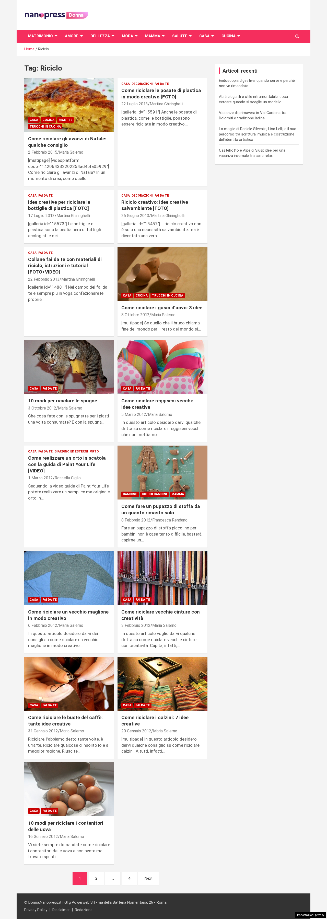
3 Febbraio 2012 (135, 625)
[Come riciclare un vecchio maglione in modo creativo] (69, 578)
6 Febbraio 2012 (42, 625)
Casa (204, 36)
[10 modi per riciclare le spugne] (69, 367)
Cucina (228, 36)
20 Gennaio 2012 (136, 731)
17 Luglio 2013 (41, 215)
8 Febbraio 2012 (135, 520)
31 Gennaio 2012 (43, 731)
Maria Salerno (71, 152)
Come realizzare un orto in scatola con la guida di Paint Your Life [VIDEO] (67, 464)
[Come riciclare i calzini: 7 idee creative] (162, 684)
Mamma (152, 36)
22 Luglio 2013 (134, 103)
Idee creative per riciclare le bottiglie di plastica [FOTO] (59, 205)
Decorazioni (142, 84)
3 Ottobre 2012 (42, 408)
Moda (127, 36)
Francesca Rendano (170, 520)
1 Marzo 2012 (40, 477)
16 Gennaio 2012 (43, 836)
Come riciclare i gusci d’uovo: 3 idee (161, 308)
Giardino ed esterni (71, 451)
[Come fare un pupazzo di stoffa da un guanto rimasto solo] (162, 473)
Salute (179, 36)
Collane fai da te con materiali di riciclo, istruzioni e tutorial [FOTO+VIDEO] (65, 265)
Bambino (130, 494)
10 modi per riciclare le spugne (62, 401)
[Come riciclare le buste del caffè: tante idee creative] (69, 684)
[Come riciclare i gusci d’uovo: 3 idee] (162, 274)
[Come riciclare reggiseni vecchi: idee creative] (162, 367)
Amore (71, 36)
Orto (94, 451)
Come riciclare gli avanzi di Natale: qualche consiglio (67, 142)
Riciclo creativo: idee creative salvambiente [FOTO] (154, 205)
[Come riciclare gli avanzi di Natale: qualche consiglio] (69, 105)
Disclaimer (61, 909)
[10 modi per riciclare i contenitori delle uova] (69, 789)
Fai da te (162, 84)
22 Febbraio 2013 (44, 279)
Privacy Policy (35, 909)
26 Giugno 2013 (135, 215)
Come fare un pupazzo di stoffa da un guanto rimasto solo (160, 509)
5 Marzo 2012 (133, 414)
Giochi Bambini (154, 494)
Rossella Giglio (68, 477)
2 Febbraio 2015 (42, 152)
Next (149, 878)
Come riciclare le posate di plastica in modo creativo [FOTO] (161, 93)
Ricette (65, 120)
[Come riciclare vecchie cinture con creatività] (162, 578)
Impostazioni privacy (310, 915)
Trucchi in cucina (45, 126)
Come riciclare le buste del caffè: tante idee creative (65, 720)
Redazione (83, 909)
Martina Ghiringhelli (166, 103)
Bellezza (100, 36)
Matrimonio (40, 36)
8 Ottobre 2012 (135, 314)
